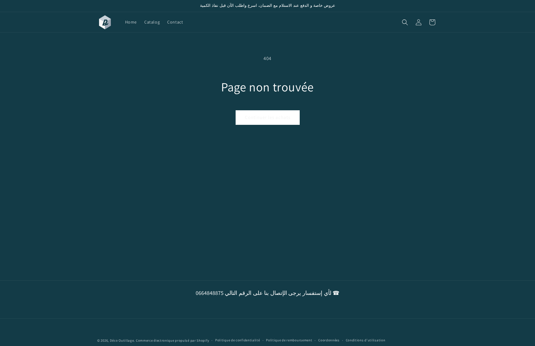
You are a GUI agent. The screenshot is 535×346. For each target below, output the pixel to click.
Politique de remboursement (289, 340)
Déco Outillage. (122, 340)
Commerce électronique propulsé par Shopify (172, 340)
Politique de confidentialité (237, 340)
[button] (405, 22)
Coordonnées (329, 340)
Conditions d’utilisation (365, 340)
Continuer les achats (267, 117)
